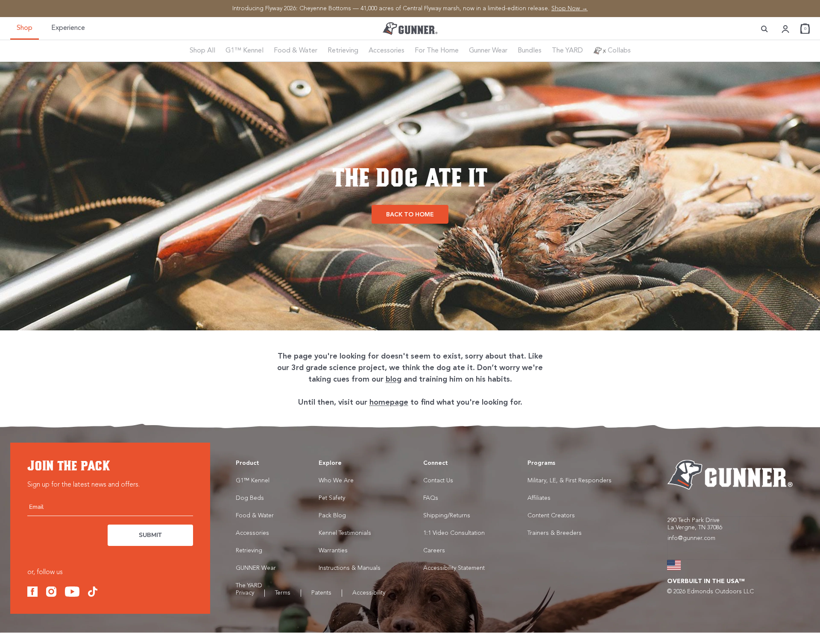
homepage (388, 402)
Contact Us (438, 481)
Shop (24, 28)
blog (393, 379)
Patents (321, 593)
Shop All (202, 50)
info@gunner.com (691, 538)
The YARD (567, 50)
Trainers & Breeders (554, 533)
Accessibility (368, 593)
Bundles (530, 50)
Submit (150, 535)
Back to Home (410, 215)
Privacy (245, 593)
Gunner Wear (488, 50)
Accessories (386, 50)
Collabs (618, 50)
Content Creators (551, 516)
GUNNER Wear (256, 568)
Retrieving (343, 50)
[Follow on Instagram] (51, 591)
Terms (282, 593)
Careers (434, 551)
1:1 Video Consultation (454, 533)
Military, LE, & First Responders (569, 481)
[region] (410, 8)
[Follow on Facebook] (32, 591)
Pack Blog (332, 516)
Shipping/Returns (446, 516)
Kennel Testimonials (345, 533)
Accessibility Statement (454, 568)
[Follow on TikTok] (92, 591)
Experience (68, 28)
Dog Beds (250, 498)
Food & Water (295, 50)
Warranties (333, 551)
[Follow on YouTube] (72, 591)
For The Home (437, 50)
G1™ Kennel (245, 50)
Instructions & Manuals (350, 568)
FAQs (430, 498)
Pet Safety (332, 498)
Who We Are (336, 481)
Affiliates (539, 498)
